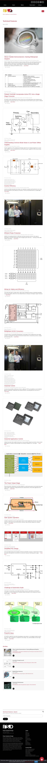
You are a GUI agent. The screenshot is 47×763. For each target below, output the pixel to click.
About (13, 5)
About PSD (27, 733)
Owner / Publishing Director (30, 749)
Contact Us (27, 736)
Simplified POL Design (11, 548)
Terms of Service (28, 744)
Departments (7, 14)
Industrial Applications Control (13, 439)
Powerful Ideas (9, 633)
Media (22, 5)
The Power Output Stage (12, 483)
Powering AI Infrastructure (18, 682)
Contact (40, 5)
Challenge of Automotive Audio (14, 587)
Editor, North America (29, 751)
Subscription (32, 5)
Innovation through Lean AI (18, 660)
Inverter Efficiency (10, 186)
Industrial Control (9, 386)
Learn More (26, 65)
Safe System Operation (11, 517)
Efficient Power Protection (12, 233)
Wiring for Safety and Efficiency (14, 289)
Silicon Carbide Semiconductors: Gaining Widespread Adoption (26, 649)
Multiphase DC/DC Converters (13, 331)
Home (5, 5)
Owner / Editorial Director (30, 750)
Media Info (27, 734)
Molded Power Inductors (18, 671)
